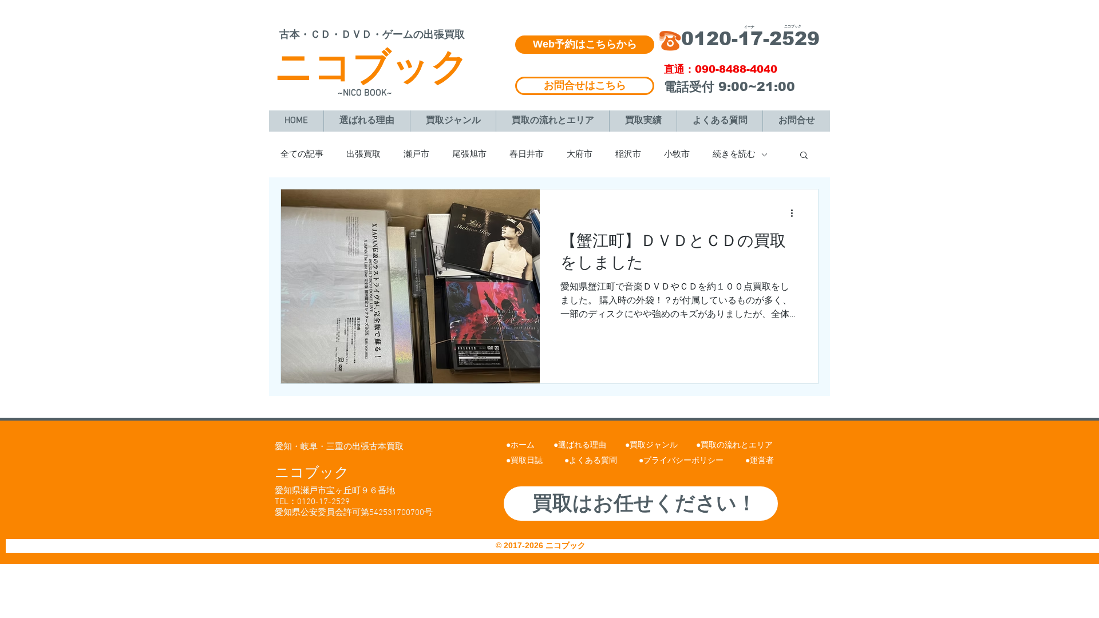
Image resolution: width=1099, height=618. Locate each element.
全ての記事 (301, 154)
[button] (803, 156)
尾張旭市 (469, 154)
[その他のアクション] (795, 213)
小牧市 (677, 154)
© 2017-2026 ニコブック (542, 545)
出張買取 (363, 154)
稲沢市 (628, 154)
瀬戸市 (416, 154)
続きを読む (734, 154)
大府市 (579, 154)
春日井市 (526, 154)
